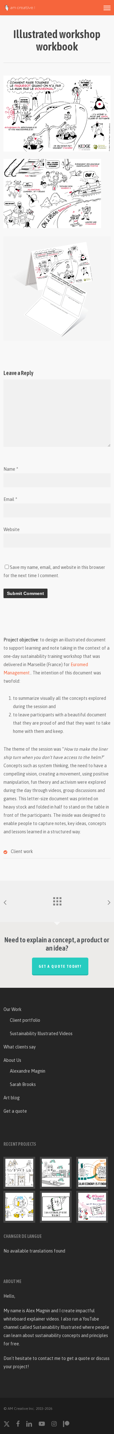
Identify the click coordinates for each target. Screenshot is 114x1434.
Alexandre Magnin (27, 1071)
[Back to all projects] (57, 899)
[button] (107, 7)
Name (10, 469)
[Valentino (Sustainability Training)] (20, 1173)
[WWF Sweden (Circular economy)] (93, 1173)
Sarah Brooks (23, 1084)
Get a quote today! (60, 966)
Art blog (11, 1097)
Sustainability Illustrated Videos (41, 1033)
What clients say (19, 1046)
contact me (49, 1358)
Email (10, 499)
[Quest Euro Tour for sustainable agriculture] (93, 1207)
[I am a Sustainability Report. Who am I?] (57, 1207)
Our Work (12, 1009)
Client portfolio (25, 1020)
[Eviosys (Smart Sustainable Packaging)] (20, 1207)
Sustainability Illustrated (57, 1327)
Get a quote (15, 1111)
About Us (12, 1060)
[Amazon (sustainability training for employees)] (57, 1173)
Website (11, 529)
